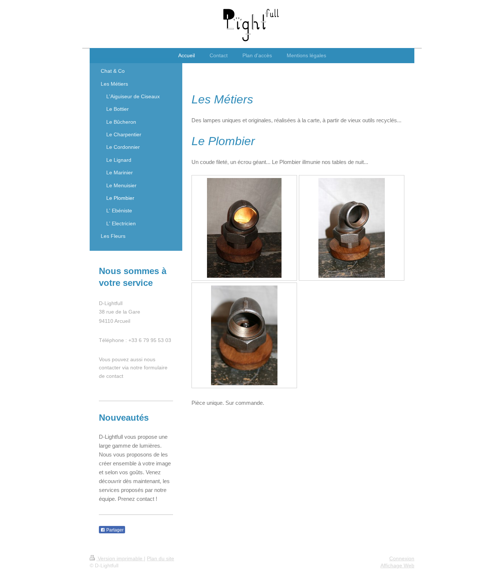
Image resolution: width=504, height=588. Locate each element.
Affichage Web (397, 565)
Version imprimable (120, 558)
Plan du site (160, 558)
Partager (114, 530)
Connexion (401, 558)
